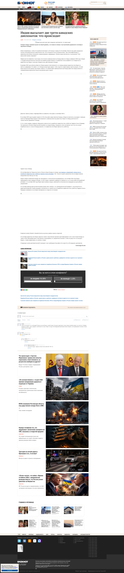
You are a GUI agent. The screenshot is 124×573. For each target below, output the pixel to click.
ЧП (19, 408)
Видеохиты (67, 534)
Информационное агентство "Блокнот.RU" (97, 571)
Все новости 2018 (93, 548)
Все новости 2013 (93, 556)
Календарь (75, 534)
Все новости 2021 (93, 544)
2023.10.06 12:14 (42, 345)
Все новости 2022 (93, 542)
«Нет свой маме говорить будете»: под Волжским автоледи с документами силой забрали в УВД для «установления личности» (56, 510)
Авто (47, 534)
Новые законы (49, 9)
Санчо (37, 345)
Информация (62, 542)
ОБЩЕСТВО (21, 434)
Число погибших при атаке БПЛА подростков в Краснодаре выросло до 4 (78, 508)
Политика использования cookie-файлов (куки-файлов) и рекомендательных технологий (52, 561)
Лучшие (24, 319)
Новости (24, 534)
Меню (23, 7)
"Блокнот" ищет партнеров (81, 571)
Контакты (61, 539)
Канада (63, 289)
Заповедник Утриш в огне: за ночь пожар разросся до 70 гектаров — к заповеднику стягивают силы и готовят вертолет (79, 523)
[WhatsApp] (27, 290)
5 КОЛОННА (60, 7)
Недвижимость (39, 534)
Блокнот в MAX (40, 9)
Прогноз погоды (58, 9)
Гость (30, 338)
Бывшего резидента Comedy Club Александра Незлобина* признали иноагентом (98, 141)
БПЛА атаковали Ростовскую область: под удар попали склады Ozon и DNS (98, 128)
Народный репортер (85, 534)
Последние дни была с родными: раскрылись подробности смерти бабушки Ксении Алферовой (98, 44)
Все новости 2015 (93, 553)
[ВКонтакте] (21, 290)
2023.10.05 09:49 (27, 323)
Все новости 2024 (93, 539)
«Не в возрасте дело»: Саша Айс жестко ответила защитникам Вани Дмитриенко (98, 76)
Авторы (61, 541)
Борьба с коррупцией (68, 9)
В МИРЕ (20, 386)
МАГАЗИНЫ (70, 7)
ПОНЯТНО (9, 570)
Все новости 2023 (93, 541)
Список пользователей (79, 537)
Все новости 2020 (93, 545)
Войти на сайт (77, 539)
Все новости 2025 (93, 537)
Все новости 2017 (93, 550)
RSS (75, 542)
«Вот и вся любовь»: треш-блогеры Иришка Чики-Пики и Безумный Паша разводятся (97, 88)
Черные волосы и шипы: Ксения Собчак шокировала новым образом (98, 82)
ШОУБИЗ (51, 7)
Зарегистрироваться (79, 541)
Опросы (53, 534)
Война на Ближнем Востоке (28, 9)
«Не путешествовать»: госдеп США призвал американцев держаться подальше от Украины (98, 122)
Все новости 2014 (93, 555)
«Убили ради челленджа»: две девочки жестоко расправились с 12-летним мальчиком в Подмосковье (98, 146)
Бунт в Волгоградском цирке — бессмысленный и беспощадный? (33, 508)
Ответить (23, 329)
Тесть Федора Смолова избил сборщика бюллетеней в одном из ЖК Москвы (98, 101)
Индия (59, 289)
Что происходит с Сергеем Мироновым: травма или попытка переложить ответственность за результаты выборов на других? (97, 70)
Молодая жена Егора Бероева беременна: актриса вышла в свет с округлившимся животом (98, 152)
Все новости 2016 (93, 551)
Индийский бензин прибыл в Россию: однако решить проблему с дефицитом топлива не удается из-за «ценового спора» (49, 298)
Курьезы (78, 9)
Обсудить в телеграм (36, 39)
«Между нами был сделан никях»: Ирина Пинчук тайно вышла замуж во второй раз (98, 95)
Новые (19, 319)
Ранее (28, 319)
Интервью (31, 534)
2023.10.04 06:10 (27, 332)
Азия (22, 39)
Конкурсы (59, 534)
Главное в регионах (26, 502)
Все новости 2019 (93, 547)
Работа (42, 7)
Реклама (61, 537)
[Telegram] (25, 290)
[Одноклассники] (23, 290)
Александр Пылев (80, 245)
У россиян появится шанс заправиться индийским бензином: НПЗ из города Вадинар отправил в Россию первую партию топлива (52, 300)
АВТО (33, 7)
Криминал (21, 456)
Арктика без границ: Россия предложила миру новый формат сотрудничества (46, 251)
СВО (19, 9)
